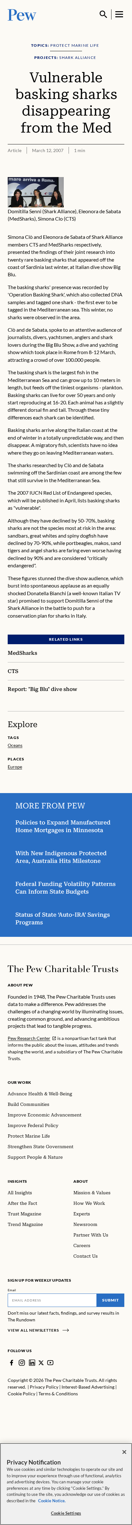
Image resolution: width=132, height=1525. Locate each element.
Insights (17, 1181)
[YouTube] (50, 1363)
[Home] (63, 968)
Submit (110, 1300)
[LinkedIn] (32, 1363)
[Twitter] (41, 1363)
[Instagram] (22, 1363)
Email (12, 1290)
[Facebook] (11, 1363)
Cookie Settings (66, 1513)
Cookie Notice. (52, 1500)
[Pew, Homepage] (22, 14)
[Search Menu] (103, 14)
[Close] (124, 1452)
